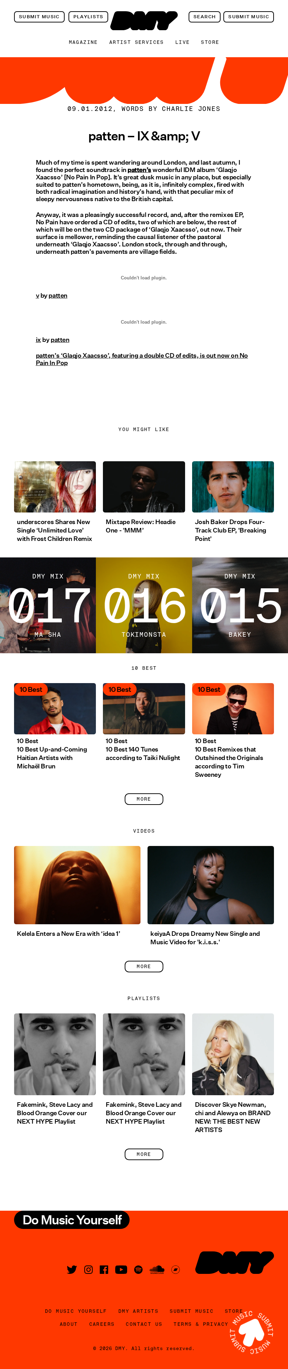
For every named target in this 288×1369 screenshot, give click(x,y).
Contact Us (144, 1324)
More (144, 799)
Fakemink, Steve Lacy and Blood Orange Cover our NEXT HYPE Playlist (54, 1113)
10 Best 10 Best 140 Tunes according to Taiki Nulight (143, 749)
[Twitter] (72, 1269)
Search (205, 17)
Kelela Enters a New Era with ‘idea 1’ (68, 934)
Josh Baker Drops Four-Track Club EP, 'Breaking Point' (230, 530)
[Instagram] (88, 1269)
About (69, 1324)
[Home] (144, 20)
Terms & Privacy (201, 1324)
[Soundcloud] (157, 1269)
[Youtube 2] (121, 1269)
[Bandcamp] (175, 1269)
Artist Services (136, 42)
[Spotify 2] (138, 1269)
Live (182, 42)
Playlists (88, 17)
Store (210, 42)
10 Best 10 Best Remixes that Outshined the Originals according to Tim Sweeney (229, 758)
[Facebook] (104, 1269)
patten (57, 295)
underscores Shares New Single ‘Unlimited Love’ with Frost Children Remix (54, 530)
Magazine (83, 42)
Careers (102, 1324)
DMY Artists (138, 1311)
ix (38, 340)
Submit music (39, 17)
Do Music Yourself (76, 1311)
